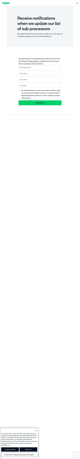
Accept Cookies (10, 449)
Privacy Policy (33, 61)
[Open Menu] (77, 3)
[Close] (36, 430)
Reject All (28, 449)
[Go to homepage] (6, 3)
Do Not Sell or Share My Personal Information (19, 454)
